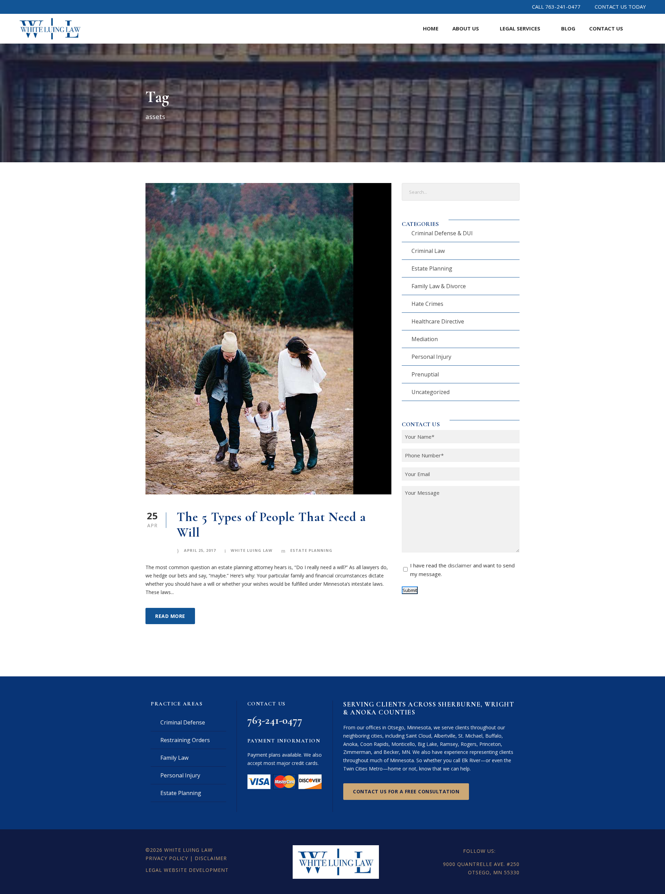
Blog (568, 28)
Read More (170, 616)
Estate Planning (311, 550)
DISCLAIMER (211, 858)
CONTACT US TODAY (620, 6)
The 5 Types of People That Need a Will (271, 524)
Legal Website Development (187, 870)
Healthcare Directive (437, 321)
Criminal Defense (182, 722)
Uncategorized (430, 392)
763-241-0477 (274, 720)
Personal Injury (431, 357)
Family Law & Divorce (438, 286)
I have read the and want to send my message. (462, 570)
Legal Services (520, 28)
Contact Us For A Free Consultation (406, 791)
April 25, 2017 (200, 550)
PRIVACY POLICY (166, 858)
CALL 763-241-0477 (556, 6)
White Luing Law (252, 550)
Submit (409, 590)
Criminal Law (428, 251)
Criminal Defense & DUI (442, 233)
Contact (606, 28)
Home (430, 28)
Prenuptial (425, 374)
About (465, 28)
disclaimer (460, 565)
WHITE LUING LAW (188, 850)
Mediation (424, 339)
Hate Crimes (427, 304)
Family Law (174, 757)
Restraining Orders (185, 740)
